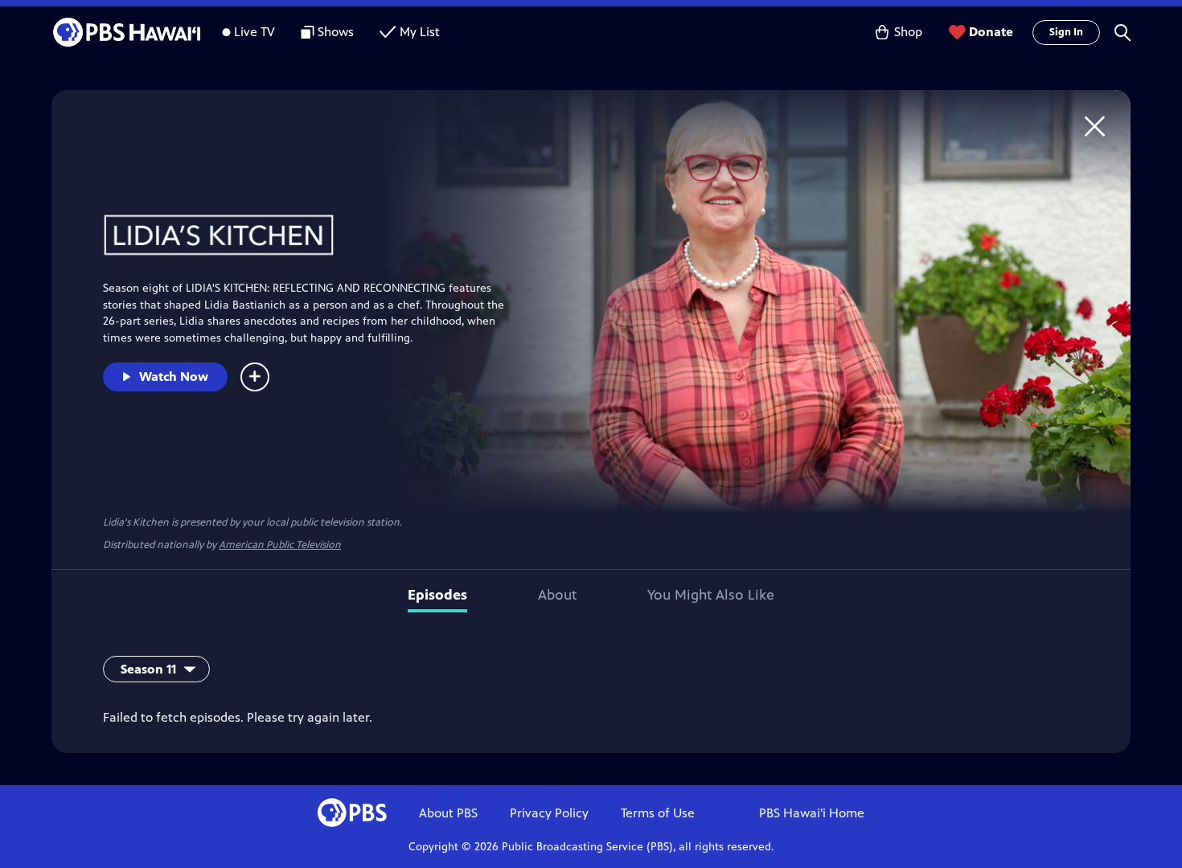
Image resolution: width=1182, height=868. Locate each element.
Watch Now (173, 376)
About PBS (448, 813)
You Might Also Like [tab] (710, 595)
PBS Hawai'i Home (811, 813)
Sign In (1066, 32)
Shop (908, 31)
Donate (991, 31)
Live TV (254, 31)
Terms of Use (658, 813)
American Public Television (280, 544)
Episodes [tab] (437, 595)
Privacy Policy (549, 813)
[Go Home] (1095, 126)
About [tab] (557, 595)
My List (420, 31)
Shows (336, 31)
